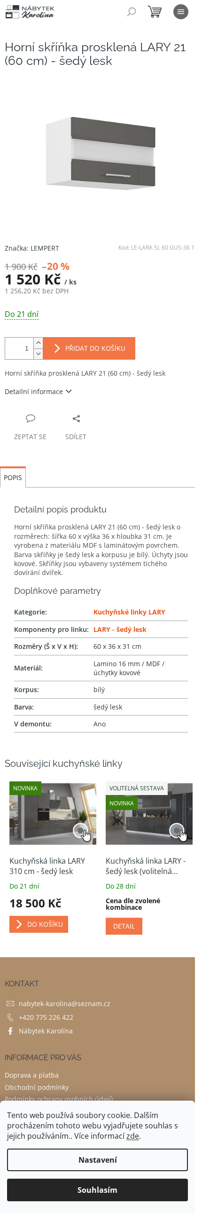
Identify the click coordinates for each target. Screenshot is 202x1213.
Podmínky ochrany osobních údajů (59, 1099)
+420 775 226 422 (46, 1017)
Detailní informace (34, 391)
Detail (124, 926)
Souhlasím (97, 1190)
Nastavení (97, 1160)
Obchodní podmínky (37, 1087)
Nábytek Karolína (46, 1030)
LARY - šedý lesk (120, 629)
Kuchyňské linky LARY (129, 611)
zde (132, 1136)
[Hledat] (131, 11)
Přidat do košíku (95, 348)
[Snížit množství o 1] (38, 353)
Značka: (32, 248)
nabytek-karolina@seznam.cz (64, 1003)
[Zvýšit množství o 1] (38, 343)
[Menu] (180, 11)
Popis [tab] (13, 477)
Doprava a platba (32, 1075)
